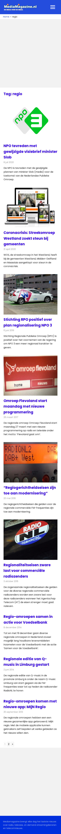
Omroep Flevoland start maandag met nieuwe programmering (25, 406)
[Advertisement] (30, 53)
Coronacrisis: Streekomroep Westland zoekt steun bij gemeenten (29, 238)
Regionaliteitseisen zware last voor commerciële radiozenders (27, 571)
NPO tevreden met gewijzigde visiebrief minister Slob (30, 151)
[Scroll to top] (57, 830)
